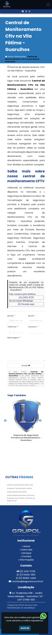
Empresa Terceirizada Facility (19, 488)
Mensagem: (14, 337)
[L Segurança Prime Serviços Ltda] (26, 523)
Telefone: (12, 326)
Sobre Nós (26, 549)
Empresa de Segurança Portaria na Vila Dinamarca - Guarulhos (26, 438)
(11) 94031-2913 (27, 574)
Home (27, 546)
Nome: (11, 315)
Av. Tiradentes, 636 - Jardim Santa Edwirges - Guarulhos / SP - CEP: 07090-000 (26, 596)
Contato (26, 556)
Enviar (25, 365)
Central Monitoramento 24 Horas (21, 495)
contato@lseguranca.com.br (27, 581)
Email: (31, 315)
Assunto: (33, 326)
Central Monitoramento (17, 492)
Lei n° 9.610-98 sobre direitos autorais (26, 384)
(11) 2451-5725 (26, 297)
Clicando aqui (27, 304)
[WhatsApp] (29, 11)
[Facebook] (23, 11)
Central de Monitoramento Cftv (20, 485)
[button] (48, 5)
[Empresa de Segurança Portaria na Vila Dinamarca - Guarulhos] (26, 415)
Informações (27, 559)
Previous (5, 420)
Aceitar (25, 628)
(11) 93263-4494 (27, 578)
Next (40, 420)
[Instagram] (26, 11)
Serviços (26, 553)
